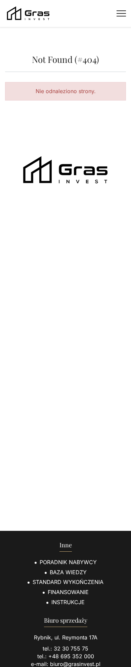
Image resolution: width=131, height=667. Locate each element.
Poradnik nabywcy (68, 562)
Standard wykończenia (68, 582)
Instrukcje (68, 602)
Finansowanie (68, 592)
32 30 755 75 (71, 648)
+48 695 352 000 (71, 656)
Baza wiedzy (68, 572)
